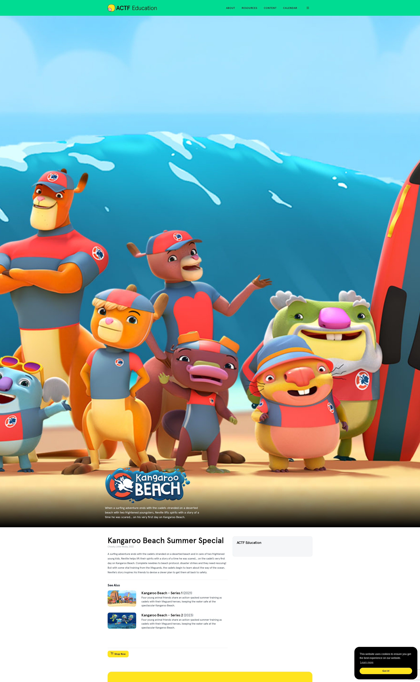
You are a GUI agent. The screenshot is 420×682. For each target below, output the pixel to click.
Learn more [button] (366, 662)
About (230, 8)
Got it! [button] (385, 671)
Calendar (290, 8)
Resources (249, 8)
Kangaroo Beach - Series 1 (162, 593)
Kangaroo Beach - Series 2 (162, 615)
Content (270, 8)
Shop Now (120, 653)
